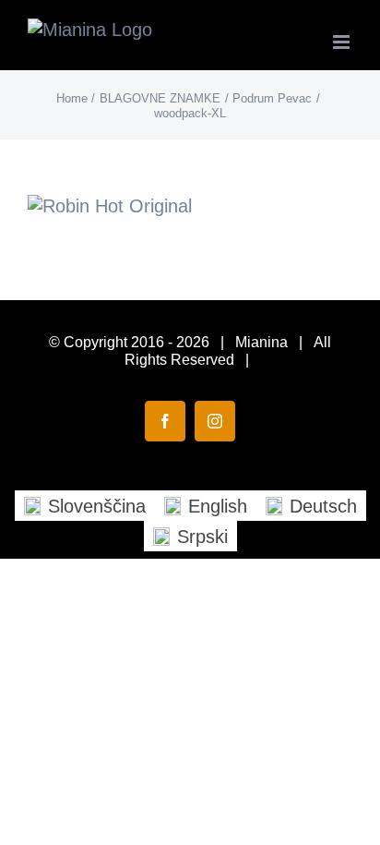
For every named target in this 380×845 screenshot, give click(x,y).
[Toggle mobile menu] (342, 42)
